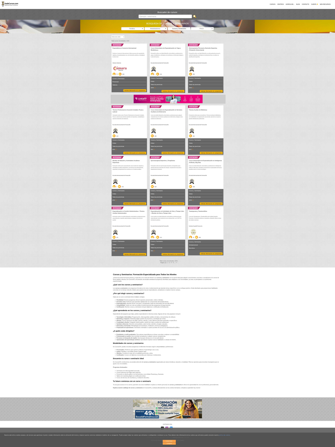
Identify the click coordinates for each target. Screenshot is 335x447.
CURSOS (272, 4)
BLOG (298, 4)
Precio (206, 28)
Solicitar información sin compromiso (134, 90)
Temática (135, 28)
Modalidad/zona (157, 28)
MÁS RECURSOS (325, 4)
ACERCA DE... (290, 4)
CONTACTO (305, 4)
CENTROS (280, 4)
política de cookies (224, 435)
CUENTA (314, 4)
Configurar (169, 443)
